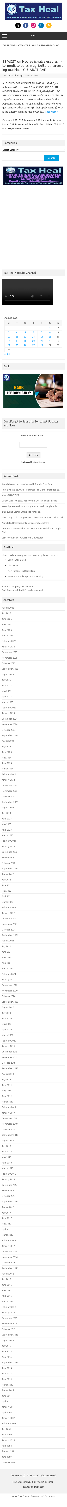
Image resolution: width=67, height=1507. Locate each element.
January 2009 (8, 1418)
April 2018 (7, 1162)
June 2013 (7, 1373)
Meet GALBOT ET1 (11, 495)
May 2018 (6, 1157)
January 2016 (8, 1312)
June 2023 (7, 818)
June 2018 (7, 1151)
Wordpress (49, 1496)
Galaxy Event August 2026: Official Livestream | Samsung (29, 500)
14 (41, 336)
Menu (33, 35)
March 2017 (7, 1235)
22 (50, 341)
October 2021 (8, 929)
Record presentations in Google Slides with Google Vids (29, 506)
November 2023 (9, 791)
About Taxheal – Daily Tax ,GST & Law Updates (25, 555)
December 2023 (9, 785)
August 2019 (8, 1074)
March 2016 (7, 1301)
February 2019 (9, 1107)
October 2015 (8, 1329)
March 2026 (7, 635)
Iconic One (17, 1496)
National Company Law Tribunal (17, 586)
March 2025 (7, 702)
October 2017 (8, 1196)
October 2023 (8, 796)
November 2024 (9, 724)
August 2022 (8, 874)
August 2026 (8, 608)
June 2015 (7, 1351)
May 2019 (6, 1090)
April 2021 (7, 963)
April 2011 (7, 1401)
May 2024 (6, 757)
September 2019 (10, 1068)
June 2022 (7, 885)
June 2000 (7, 1434)
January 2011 (8, 1407)
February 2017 (9, 1240)
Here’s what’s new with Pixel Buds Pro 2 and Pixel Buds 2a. (31, 489)
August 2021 (8, 940)
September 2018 (10, 1135)
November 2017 (9, 1190)
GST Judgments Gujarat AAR (24, 124)
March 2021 (7, 968)
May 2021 (6, 957)
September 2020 (10, 1002)
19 (25, 341)
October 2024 (8, 730)
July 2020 (6, 1013)
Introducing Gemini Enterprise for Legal (21, 512)
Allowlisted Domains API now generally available (25, 523)
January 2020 (8, 1046)
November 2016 (9, 1257)
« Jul (7, 354)
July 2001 (6, 1429)
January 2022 (8, 913)
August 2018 (8, 1140)
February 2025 (9, 707)
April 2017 (7, 1229)
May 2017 (6, 1223)
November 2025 (9, 658)
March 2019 (7, 1101)
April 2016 (7, 1296)
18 (17, 341)
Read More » (51, 111)
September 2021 (10, 935)
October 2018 (8, 1129)
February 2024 (9, 774)
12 (25, 336)
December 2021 (9, 918)
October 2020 (8, 996)
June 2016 (7, 1285)
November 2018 (9, 1124)
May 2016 (6, 1290)
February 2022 (9, 907)
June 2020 (7, 1018)
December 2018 (9, 1118)
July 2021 (6, 946)
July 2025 (6, 680)
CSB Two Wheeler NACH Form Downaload (23, 537)
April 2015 (7, 1357)
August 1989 (8, 1451)
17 (9, 341)
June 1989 (7, 1457)
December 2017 (9, 1185)
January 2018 (8, 1179)
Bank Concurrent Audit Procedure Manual (22, 590)
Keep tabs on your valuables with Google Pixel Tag (27, 484)
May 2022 (6, 891)
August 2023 (8, 807)
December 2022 (9, 852)
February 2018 (9, 1174)
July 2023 (6, 813)
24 (9, 345)
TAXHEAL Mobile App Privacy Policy (25, 576)
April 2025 (7, 696)
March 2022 (7, 902)
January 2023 (8, 846)
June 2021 (7, 952)
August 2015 (8, 1340)
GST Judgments (27, 120)
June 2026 (7, 619)
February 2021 (9, 974)
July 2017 (6, 1212)
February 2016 (9, 1307)
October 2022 (8, 863)
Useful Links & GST (17, 560)
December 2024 (9, 719)
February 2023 (9, 841)
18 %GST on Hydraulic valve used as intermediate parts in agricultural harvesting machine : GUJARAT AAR (33, 65)
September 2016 (10, 1268)
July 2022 (6, 879)
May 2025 (6, 691)
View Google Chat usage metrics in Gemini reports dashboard (32, 517)
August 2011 (8, 1390)
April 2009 (7, 1412)
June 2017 (7, 1218)
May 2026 (6, 624)
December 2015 (9, 1318)
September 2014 (10, 1362)
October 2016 (8, 1262)
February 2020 (9, 1040)
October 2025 (8, 663)
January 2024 (8, 780)
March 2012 (7, 1384)
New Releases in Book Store (21, 571)
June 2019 (7, 1085)
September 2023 (10, 802)
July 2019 (6, 1079)
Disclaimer (13, 565)
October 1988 (8, 1462)
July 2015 (6, 1346)
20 (33, 341)
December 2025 (9, 652)
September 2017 (10, 1201)
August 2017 (8, 1207)
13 (33, 336)
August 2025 (8, 674)
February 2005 (9, 1423)
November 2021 (9, 924)
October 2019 (8, 1063)
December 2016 (9, 1251)
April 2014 (7, 1368)
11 (17, 336)
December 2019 (9, 1051)
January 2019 (8, 1113)
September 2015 (10, 1334)
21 (41, 341)
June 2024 (7, 752)
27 (33, 345)
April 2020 (7, 1029)
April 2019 (7, 1096)
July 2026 (6, 613)
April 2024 (7, 763)
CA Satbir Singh (15, 75)
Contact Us (54, 555)
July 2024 (6, 746)
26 (25, 345)
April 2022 (7, 896)
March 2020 (7, 1035)
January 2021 (8, 979)
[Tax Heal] (33, 18)
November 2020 (9, 990)
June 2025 (7, 685)
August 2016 (8, 1273)
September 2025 (10, 668)
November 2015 (9, 1323)
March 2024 (7, 768)
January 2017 (8, 1246)
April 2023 (7, 830)
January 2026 (8, 646)
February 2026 (9, 641)
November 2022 (9, 857)
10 (9, 336)
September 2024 (10, 735)
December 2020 (9, 985)
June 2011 (7, 1396)
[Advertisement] (33, 224)
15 (50, 336)
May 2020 (6, 1024)
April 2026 (7, 630)
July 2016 (6, 1279)
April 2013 (7, 1379)
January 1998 (8, 1440)
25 (17, 345)
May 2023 (6, 824)
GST (15, 120)
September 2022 (10, 868)
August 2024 (8, 741)
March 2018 (7, 1168)
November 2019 (9, 1057)
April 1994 (7, 1445)
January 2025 (8, 713)
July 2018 (6, 1146)
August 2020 (8, 1007)
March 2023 (7, 835)
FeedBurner (40, 462)
